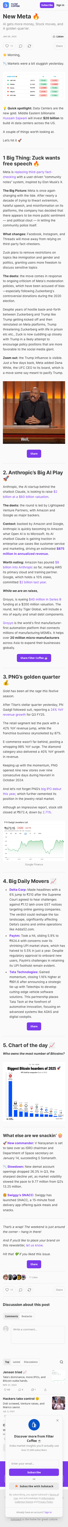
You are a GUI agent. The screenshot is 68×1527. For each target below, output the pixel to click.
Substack (16, 1519)
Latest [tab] (16, 1362)
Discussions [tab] (31, 1362)
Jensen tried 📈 (15, 1372)
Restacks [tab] (27, 1316)
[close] (57, 1420)
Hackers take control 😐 (21, 1398)
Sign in (60, 5)
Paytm (14, 935)
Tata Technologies (23, 972)
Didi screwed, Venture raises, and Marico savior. (23, 1405)
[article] (34, 1381)
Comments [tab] (11, 1316)
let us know (34, 1245)
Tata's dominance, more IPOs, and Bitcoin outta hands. (24, 1378)
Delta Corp (17, 889)
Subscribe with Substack (36, 1486)
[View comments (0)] (20, 46)
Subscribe (47, 5)
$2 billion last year (32, 582)
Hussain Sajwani (15, 118)
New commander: (20, 1143)
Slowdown (15, 1166)
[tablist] (18, 1316)
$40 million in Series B (45, 599)
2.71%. (47, 812)
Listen (60, 36)
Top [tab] (7, 1362)
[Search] (61, 1362)
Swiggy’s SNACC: (20, 1195)
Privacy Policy (45, 1501)
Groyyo (8, 623)
